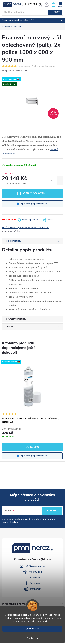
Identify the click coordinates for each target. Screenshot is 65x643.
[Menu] (60, 4)
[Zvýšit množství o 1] (60, 178)
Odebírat (52, 510)
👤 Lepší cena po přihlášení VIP (32, 203)
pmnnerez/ (35, 588)
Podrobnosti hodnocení (44, 66)
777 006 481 (35, 577)
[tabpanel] (32, 410)
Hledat (55, 12)
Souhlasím (34, 628)
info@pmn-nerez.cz (35, 566)
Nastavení (32, 638)
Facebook (35, 583)
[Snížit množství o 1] (60, 183)
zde (50, 621)
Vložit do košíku (35, 193)
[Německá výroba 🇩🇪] (32, 387)
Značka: (25, 227)
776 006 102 (35, 571)
